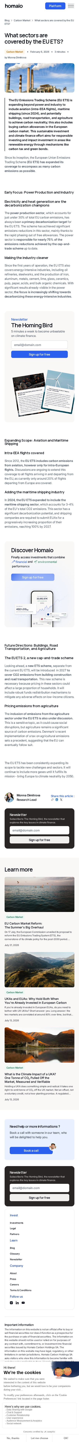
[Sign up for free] (39, 354)
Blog (7, 20)
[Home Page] (14, 6)
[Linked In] (17, 1303)
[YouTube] (23, 1303)
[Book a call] (31, 1150)
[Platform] (55, 6)
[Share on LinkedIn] (56, 799)
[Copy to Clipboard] (52, 799)
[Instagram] (11, 1303)
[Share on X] (61, 799)
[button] (71, 6)
